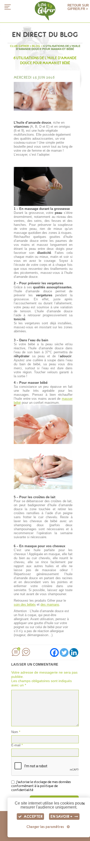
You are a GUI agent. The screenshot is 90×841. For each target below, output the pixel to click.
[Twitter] (64, 652)
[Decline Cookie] (83, 803)
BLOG (36, 45)
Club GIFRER (19, 45)
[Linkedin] (74, 652)
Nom (15, 732)
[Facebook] (54, 652)
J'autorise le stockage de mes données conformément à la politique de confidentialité (41, 786)
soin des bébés (25, 604)
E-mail (17, 745)
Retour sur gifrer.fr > (78, 7)
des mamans (49, 604)
